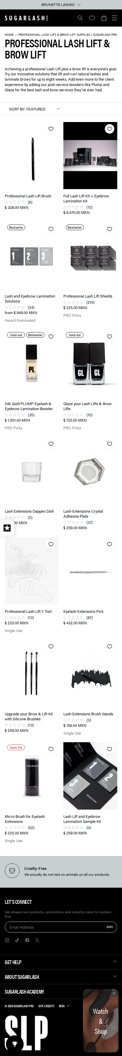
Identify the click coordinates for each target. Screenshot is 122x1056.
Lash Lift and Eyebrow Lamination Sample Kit (82, 819)
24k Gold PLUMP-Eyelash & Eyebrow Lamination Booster (29, 406)
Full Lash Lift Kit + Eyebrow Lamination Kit (86, 199)
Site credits (46, 1005)
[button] (104, 18)
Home (9, 34)
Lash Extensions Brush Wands (88, 714)
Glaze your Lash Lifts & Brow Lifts (87, 406)
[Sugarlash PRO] (26, 18)
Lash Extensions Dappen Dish (29, 511)
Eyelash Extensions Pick (83, 611)
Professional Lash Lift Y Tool (28, 611)
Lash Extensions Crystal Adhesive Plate (83, 514)
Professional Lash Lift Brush (28, 196)
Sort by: (17, 109)
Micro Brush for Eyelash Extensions (25, 819)
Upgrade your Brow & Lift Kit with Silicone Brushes (29, 716)
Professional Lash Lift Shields (87, 296)
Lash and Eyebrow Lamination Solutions (30, 299)
